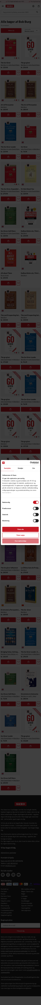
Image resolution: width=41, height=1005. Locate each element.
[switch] (36, 508)
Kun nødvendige (20, 541)
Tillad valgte (20, 535)
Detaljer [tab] (20, 468)
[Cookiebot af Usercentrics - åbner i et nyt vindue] (30, 462)
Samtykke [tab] (7, 468)
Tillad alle (20, 529)
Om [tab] (33, 468)
